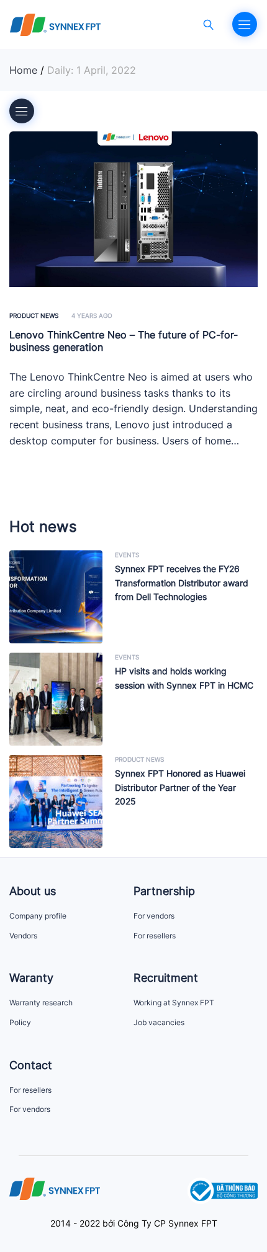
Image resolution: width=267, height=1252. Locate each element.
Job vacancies (159, 1022)
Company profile (37, 915)
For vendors (154, 915)
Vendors (23, 935)
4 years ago (91, 315)
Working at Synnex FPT (174, 1002)
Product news (33, 315)
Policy (20, 1022)
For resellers (155, 935)
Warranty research (41, 1002)
